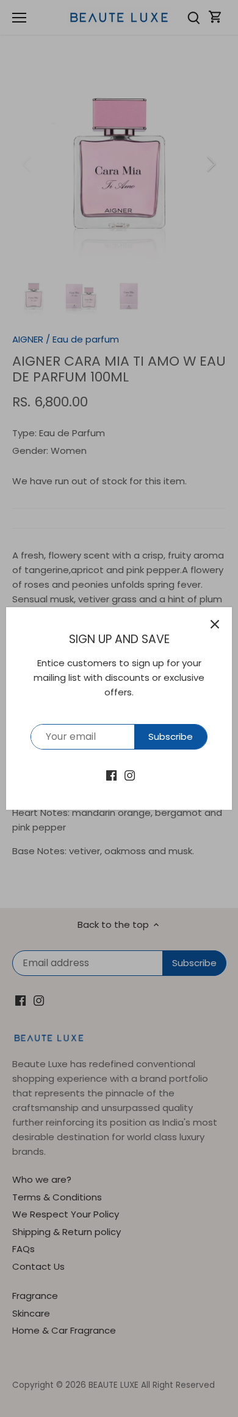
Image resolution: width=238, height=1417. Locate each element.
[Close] (214, 624)
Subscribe (170, 736)
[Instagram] (129, 774)
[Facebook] (111, 774)
